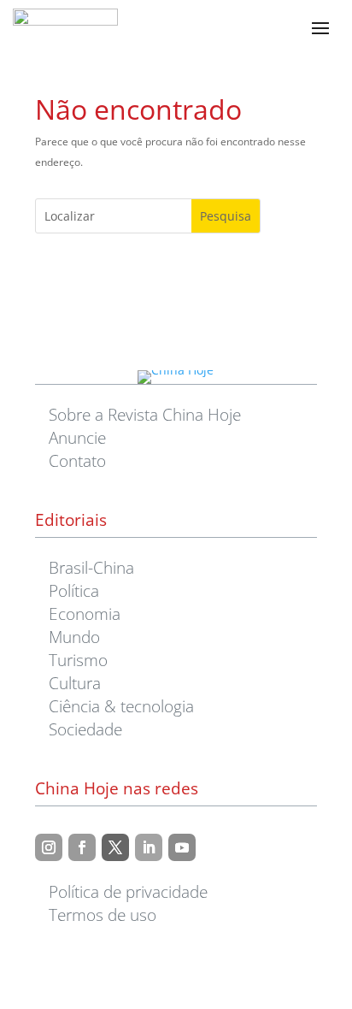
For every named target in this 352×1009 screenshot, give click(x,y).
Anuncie (77, 437)
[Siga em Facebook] (82, 847)
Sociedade (85, 729)
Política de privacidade (128, 891)
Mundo (74, 636)
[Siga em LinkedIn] (148, 847)
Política (74, 590)
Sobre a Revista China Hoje (145, 414)
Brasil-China (91, 567)
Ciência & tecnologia (121, 705)
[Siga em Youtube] (182, 847)
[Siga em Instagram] (48, 847)
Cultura (75, 682)
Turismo (78, 659)
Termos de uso (102, 914)
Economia (84, 613)
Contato (77, 460)
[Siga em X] (115, 847)
